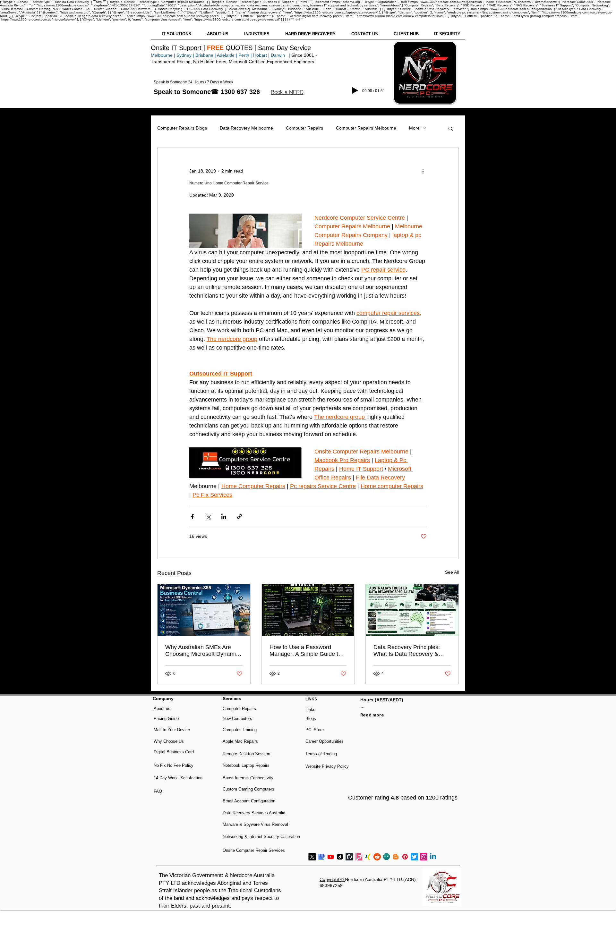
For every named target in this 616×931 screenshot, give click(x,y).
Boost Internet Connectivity (248, 777)
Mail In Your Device (172, 729)
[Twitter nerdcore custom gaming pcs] (414, 856)
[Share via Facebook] (192, 516)
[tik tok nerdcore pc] (340, 856)
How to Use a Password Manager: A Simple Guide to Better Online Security (305, 650)
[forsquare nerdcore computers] (358, 856)
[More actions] (423, 171)
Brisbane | (205, 55)
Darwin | (281, 55)
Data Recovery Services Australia (254, 812)
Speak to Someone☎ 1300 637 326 (207, 91)
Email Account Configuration (249, 801)
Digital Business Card (174, 751)
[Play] (355, 90)
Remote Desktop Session (246, 753)
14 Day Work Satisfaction (178, 777)
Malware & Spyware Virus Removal (255, 824)
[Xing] (368, 856)
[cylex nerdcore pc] (386, 856)
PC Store (314, 729)
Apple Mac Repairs (240, 741)
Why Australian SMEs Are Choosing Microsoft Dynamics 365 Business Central (203, 650)
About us (162, 708)
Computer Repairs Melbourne (366, 128)
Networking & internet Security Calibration (261, 836)
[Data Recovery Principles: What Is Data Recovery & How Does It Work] (412, 610)
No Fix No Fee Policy (173, 765)
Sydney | (184, 55)
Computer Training (240, 729)
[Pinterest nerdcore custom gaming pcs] (405, 856)
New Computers (237, 718)
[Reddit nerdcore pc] (377, 856)
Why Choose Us (169, 741)
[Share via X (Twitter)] (208, 516)
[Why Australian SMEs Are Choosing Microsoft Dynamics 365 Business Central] (204, 610)
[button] (287, 92)
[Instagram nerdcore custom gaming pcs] (423, 856)
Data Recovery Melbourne (246, 128)
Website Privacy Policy (327, 766)
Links (310, 709)
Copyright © (332, 879)
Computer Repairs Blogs (182, 128)
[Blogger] (395, 856)
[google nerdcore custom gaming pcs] (321, 856)
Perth (243, 55)
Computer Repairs (304, 128)
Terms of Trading (321, 753)
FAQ (158, 791)
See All (452, 572)
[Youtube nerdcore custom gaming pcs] (330, 856)
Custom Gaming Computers (248, 789)
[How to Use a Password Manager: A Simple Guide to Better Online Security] (308, 610)
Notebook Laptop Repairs (247, 765)
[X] (312, 856)
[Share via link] (239, 516)
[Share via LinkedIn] (224, 516)
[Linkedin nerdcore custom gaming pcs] (433, 856)
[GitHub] (349, 856)
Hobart (260, 55)
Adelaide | (227, 55)
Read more (372, 715)
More (414, 128)
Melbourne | (163, 55)
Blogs (310, 718)
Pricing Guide (166, 718)
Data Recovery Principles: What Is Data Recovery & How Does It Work (406, 650)
